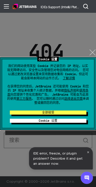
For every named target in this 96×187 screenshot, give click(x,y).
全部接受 (48, 113)
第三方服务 (24, 99)
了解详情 (69, 78)
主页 (25, 6)
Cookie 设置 (48, 121)
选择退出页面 (73, 99)
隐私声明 (70, 91)
